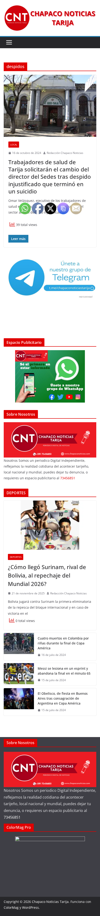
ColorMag (11, 907)
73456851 (12, 817)
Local (13, 144)
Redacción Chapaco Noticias (65, 153)
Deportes (15, 557)
